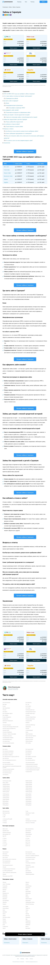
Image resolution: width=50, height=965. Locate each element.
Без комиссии (6, 855)
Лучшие (4, 874)
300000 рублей (6, 784)
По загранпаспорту (7, 772)
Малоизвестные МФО (7, 876)
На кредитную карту (7, 735)
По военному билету (7, 771)
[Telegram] (9, 15)
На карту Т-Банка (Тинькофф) (9, 734)
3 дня (27, 811)
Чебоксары (28, 922)
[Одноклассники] (5, 15)
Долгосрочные (6, 811)
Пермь (4, 915)
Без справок (5, 715)
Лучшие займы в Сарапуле (25, 151)
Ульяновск (28, 917)
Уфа (26, 919)
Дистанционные (6, 708)
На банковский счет (30, 709)
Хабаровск (28, 921)
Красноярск (28, 893)
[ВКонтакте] (3, 15)
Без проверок (29, 751)
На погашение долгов (30, 857)
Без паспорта (6, 758)
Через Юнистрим (29, 737)
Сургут (4, 928)
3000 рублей (28, 799)
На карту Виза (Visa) (30, 718)
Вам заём (6, 166)
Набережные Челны (30, 902)
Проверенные (29, 872)
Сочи (4, 924)
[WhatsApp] (7, 15)
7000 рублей (5, 805)
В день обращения (7, 717)
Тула (27, 911)
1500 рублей (28, 803)
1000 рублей (28, 805)
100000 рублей (6, 789)
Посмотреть (7, 942)
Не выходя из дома (30, 859)
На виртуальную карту (31, 711)
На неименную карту (7, 739)
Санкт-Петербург (6, 884)
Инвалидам (28, 832)
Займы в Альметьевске (10, 939)
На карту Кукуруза (7, 724)
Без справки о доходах (31, 756)
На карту (28, 715)
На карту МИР (6, 730)
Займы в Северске (27, 939)
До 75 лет (28, 842)
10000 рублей (6, 799)
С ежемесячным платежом (31, 766)
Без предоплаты (6, 862)
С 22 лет (5, 845)
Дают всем (5, 828)
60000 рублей (29, 784)
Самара (4, 921)
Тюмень (27, 913)
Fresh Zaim (7, 170)
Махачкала (28, 900)
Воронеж (5, 898)
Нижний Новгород (30, 904)
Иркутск (27, 882)
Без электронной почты (8, 764)
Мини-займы (5, 782)
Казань (27, 884)
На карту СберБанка (7, 732)
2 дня (4, 816)
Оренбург (5, 911)
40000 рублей (29, 788)
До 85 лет (28, 845)
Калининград (28, 886)
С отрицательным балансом (9, 868)
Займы (27, 958)
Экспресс (28, 722)
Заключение (7, 143)
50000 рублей (29, 786)
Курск (27, 895)
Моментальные (29, 741)
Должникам (28, 830)
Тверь (27, 906)
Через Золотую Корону (31, 735)
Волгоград (5, 896)
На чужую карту (6, 741)
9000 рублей (5, 801)
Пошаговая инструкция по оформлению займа (18, 112)
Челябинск (28, 924)
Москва (4, 882)
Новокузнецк (5, 906)
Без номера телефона (7, 754)
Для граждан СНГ (6, 834)
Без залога (5, 749)
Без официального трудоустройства (11, 756)
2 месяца (5, 820)
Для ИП (4, 836)
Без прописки (29, 753)
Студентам (28, 836)
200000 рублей (6, 786)
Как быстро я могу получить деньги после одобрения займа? (22, 131)
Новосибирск (6, 908)
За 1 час (27, 704)
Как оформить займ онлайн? (11, 110)
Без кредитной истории (8, 753)
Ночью (27, 861)
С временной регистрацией (32, 764)
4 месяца (28, 819)
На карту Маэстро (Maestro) (9, 728)
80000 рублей (29, 780)
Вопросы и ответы (8, 129)
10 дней (27, 814)
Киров (27, 889)
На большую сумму (7, 780)
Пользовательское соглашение (18, 961)
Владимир (5, 895)
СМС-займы (28, 743)
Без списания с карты (30, 853)
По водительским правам (8, 769)
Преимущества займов (12, 98)
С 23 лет (27, 838)
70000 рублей (29, 782)
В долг (4, 706)
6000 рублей (28, 794)
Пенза (4, 913)
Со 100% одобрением (7, 870)
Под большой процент (8, 865)
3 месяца (5, 822)
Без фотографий (6, 762)
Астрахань (5, 886)
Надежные (28, 865)
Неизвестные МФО (30, 867)
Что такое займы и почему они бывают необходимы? (18, 96)
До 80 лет (28, 843)
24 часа (4, 709)
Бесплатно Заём (8, 176)
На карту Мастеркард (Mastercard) (10, 726)
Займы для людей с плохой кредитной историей (16, 115)
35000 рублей (29, 789)
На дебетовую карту (30, 713)
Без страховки (29, 758)
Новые (27, 868)
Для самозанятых (29, 828)
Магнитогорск (29, 898)
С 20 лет (5, 842)
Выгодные (5, 853)
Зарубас (6, 182)
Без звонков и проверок (8, 751)
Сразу (27, 732)
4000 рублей (28, 797)
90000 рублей (6, 791)
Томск (27, 910)
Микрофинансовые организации (14, 105)
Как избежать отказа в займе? (12, 124)
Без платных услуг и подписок (9, 859)
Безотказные (5, 852)
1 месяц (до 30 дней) (7, 819)
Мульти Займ (7, 173)
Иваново (5, 902)
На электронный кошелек (8, 743)
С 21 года (5, 843)
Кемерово (28, 887)
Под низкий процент (30, 762)
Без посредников (6, 861)
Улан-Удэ (28, 915)
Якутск (27, 926)
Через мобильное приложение (9, 872)
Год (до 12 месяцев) (30, 822)
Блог (26, 1)
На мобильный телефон (8, 737)
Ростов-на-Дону (6, 917)
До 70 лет (28, 840)
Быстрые (5, 704)
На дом (4, 867)
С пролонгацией (29, 730)
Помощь (32, 1)
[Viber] (10, 15)
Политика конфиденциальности (32, 961)
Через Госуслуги (29, 734)
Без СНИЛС (28, 754)
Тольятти (28, 908)
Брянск (4, 891)
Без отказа (5, 857)
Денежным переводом (8, 720)
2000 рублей (28, 801)
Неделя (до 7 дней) (30, 813)
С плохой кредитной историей (32, 769)
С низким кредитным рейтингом (33, 768)
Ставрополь (5, 926)
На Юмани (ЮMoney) (30, 724)
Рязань (4, 919)
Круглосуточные (29, 739)
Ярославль (28, 928)
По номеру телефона (30, 862)
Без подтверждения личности (9, 760)
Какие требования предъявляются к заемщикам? (19, 133)
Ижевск (4, 904)
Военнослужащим (7, 832)
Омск (4, 910)
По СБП (27, 728)
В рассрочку (5, 718)
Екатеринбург (6, 900)
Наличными (28, 726)
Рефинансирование (30, 874)
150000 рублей (6, 788)
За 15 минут (28, 706)
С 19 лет (5, 840)
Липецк (27, 896)
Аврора (6, 179)
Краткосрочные (6, 813)
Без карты (5, 711)
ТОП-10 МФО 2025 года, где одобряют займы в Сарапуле (19, 93)
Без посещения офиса (7, 713)
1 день (4, 814)
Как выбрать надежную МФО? (17, 108)
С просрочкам (29, 771)
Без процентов (29, 852)
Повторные (28, 870)
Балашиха (5, 887)
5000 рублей (28, 795)
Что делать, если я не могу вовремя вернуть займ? (19, 140)
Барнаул (4, 889)
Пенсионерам (29, 834)
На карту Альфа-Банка (31, 717)
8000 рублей (5, 803)
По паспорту (5, 774)
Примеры (19, 1)
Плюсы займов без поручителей (14, 122)
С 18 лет (5, 838)
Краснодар (28, 891)
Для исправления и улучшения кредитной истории (12, 766)
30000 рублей (29, 791)
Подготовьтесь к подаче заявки (14, 126)
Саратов (4, 922)
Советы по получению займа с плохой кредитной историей (21, 117)
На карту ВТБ (29, 720)
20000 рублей (6, 795)
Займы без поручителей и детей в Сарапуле (15, 119)
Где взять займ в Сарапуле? (11, 100)
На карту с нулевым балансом (32, 855)
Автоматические (6, 702)
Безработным (6, 830)
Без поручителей (29, 749)
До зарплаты (28, 702)
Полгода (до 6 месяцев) (31, 820)
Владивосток (6, 893)
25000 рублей (6, 794)
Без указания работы (30, 760)
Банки (7, 103)
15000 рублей (6, 797)
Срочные (5, 722)
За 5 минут (28, 708)
